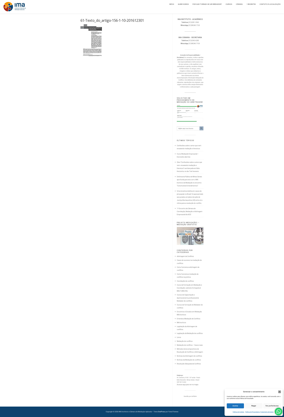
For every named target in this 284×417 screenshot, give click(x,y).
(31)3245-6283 (190, 40)
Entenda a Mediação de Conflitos (188, 319)
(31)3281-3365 (190, 22)
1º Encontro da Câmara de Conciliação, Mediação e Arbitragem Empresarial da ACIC (189, 211)
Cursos (229, 4)
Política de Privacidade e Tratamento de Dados (259, 412)
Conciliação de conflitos (185, 281)
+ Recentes (251, 4)
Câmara (239, 4)
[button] (279, 392)
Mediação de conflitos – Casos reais (190, 345)
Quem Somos (183, 4)
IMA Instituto (181, 322)
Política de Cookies (238, 412)
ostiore (194, 396)
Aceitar (235, 406)
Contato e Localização (270, 4)
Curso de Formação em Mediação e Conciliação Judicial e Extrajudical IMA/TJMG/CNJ (189, 288)
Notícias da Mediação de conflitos (189, 360)
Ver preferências (272, 406)
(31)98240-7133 (190, 25)
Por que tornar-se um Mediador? (207, 4)
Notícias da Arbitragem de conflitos (189, 356)
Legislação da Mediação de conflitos (190, 333)
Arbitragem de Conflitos (185, 256)
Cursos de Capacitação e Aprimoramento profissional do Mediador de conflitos (188, 298)
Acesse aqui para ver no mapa (187, 384)
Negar (253, 406)
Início (171, 4)
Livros (179, 337)
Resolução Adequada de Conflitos (189, 364)
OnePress (161, 412)
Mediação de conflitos (185, 341)
